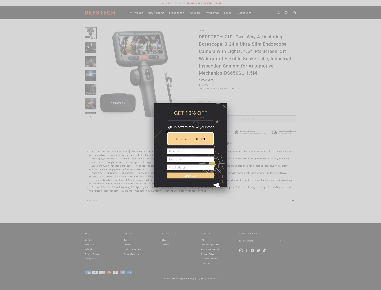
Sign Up (190, 175)
